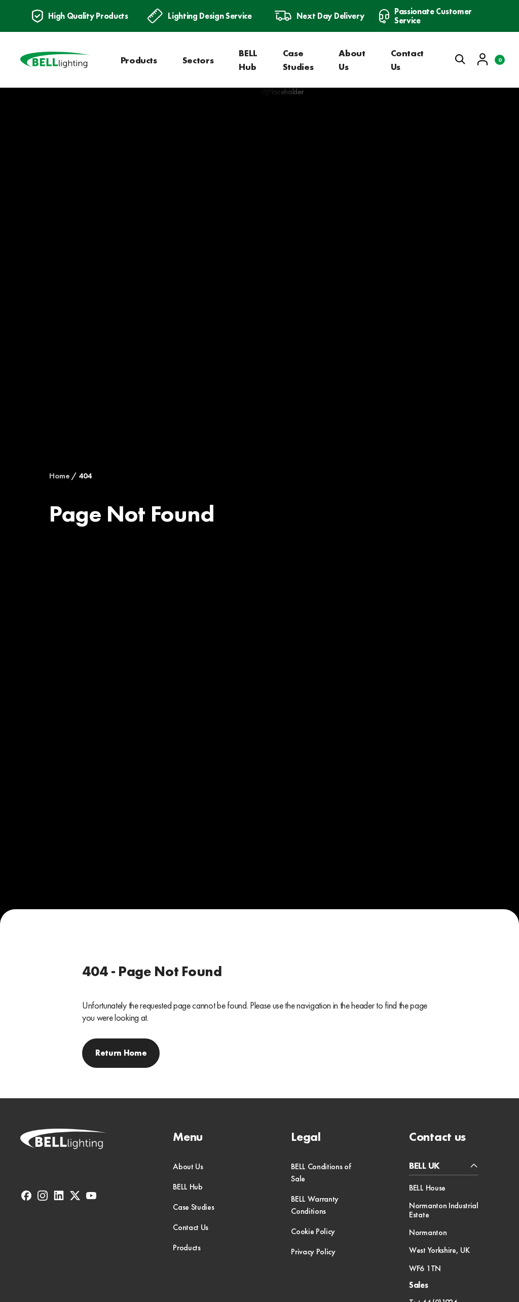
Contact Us (407, 59)
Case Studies (298, 59)
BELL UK (424, 1166)
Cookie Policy (313, 1231)
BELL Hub (248, 59)
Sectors (197, 60)
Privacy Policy (313, 1251)
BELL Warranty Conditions (315, 1205)
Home (59, 476)
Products (139, 60)
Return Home (120, 1053)
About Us (352, 59)
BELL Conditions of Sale (321, 1172)
